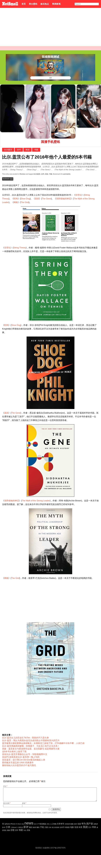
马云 (25, 830)
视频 (8, 830)
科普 (80, 827)
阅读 (27, 149)
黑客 (28, 830)
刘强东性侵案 (69, 824)
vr (37, 824)
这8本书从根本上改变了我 (14, 751)
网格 (16, 202)
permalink (66, 174)
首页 (24, 4)
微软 (38, 827)
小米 (8, 827)
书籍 (36, 149)
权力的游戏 (55, 827)
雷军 (16, 830)
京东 (48, 824)
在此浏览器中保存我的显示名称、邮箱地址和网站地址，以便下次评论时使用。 (30, 813)
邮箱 (24, 803)
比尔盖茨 (8, 149)
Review (22, 174)
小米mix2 (14, 827)
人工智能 (53, 824)
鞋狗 (16, 199)
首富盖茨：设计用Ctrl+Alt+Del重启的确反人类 (23, 760)
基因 (37, 199)
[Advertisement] (50, 27)
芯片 (90, 827)
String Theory (19, 248)
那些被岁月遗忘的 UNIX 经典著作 (18, 762)
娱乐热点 (45, 4)
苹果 (94, 827)
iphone (7, 824)
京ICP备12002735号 (58, 848)
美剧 (85, 827)
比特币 (62, 827)
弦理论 (78, 195)
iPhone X (13, 824)
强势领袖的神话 (63, 199)
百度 (76, 827)
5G (3, 824)
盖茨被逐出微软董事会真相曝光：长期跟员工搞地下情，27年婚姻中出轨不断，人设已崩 (43, 743)
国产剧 (89, 823)
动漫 (79, 824)
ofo (35, 824)
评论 (5, 786)
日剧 (46, 827)
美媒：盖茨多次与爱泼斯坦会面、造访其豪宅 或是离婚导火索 (30, 749)
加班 (75, 824)
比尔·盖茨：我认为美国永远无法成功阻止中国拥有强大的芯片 (31, 740)
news (28, 823)
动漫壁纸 (46, 848)
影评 (26, 827)
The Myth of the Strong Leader (36, 501)
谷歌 (12, 830)
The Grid (25, 202)
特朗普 (67, 827)
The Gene (46, 199)
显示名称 (7, 803)
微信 (30, 827)
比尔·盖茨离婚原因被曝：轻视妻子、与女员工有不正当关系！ (31, 746)
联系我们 (39, 848)
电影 (72, 827)
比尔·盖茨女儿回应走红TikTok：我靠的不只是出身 (25, 738)
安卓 (3, 827)
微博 (34, 827)
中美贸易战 (42, 824)
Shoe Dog (25, 199)
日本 (50, 827)
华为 (83, 823)
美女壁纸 (33, 4)
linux (19, 824)
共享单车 (60, 824)
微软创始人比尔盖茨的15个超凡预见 (19, 765)
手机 (42, 827)
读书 (19, 149)
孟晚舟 (96, 824)
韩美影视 (56, 4)
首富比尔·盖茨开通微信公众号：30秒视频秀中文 (24, 754)
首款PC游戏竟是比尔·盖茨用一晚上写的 (20, 757)
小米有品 (20, 827)
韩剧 (21, 830)
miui (22, 824)
